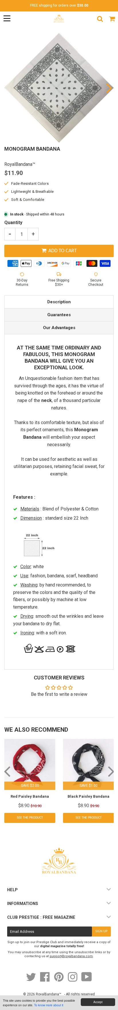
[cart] (112, 18)
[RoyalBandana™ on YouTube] (86, 980)
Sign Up (101, 931)
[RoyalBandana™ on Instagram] (73, 980)
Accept (98, 1002)
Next (108, 88)
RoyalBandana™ (48, 994)
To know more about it (48, 1005)
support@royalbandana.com (71, 956)
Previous (9, 88)
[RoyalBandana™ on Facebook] (45, 980)
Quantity (13, 222)
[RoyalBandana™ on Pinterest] (59, 980)
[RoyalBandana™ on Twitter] (31, 980)
